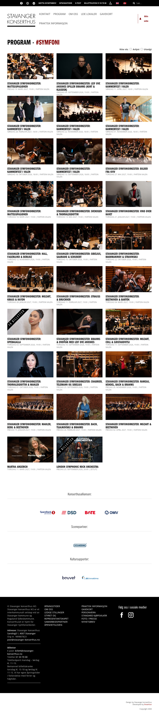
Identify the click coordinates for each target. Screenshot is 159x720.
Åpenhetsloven (53, 624)
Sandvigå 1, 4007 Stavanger (21, 633)
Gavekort (106, 14)
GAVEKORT (87, 609)
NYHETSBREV (88, 621)
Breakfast (148, 704)
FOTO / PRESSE (89, 618)
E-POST (78, 3)
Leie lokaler (89, 14)
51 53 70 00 (21, 656)
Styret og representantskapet (56, 617)
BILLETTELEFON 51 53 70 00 (95, 3)
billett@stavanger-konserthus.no (20, 652)
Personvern (89, 612)
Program (59, 14)
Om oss (73, 14)
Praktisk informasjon (53, 23)
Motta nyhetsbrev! (47, 3)
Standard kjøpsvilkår (94, 615)
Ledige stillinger (54, 612)
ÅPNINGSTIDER (65, 3)
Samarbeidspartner (56, 621)
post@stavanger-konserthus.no (23, 639)
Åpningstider (52, 606)
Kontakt (44, 14)
